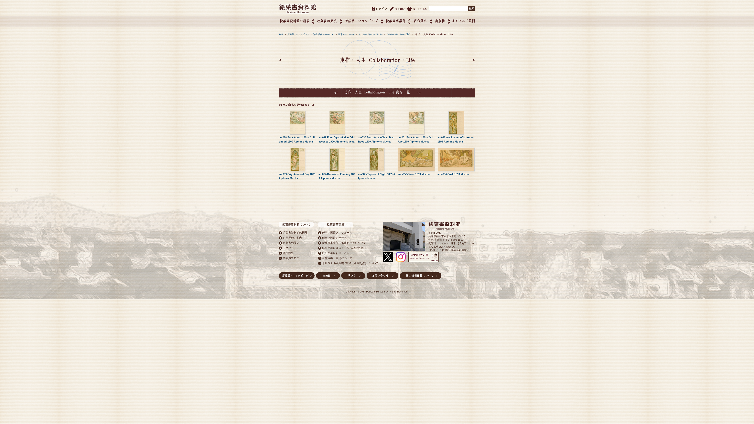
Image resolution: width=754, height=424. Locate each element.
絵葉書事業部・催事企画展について (344, 242)
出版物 (440, 21)
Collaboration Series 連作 (399, 34)
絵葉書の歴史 (327, 21)
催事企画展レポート (334, 237)
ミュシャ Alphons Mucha (371, 34)
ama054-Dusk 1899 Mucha (453, 174)
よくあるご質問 (463, 21)
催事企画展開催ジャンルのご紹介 (342, 247)
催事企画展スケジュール (337, 232)
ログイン (381, 8)
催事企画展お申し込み (336, 253)
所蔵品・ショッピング (298, 34)
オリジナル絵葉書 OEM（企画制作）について (350, 263)
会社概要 (288, 253)
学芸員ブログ (291, 258)
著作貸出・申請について (337, 258)
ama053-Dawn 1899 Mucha (414, 174)
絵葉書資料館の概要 (295, 232)
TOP (281, 34)
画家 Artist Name (346, 34)
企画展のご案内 (292, 237)
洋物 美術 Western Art (324, 34)
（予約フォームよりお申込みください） (451, 245)
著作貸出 (420, 21)
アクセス (288, 247)
